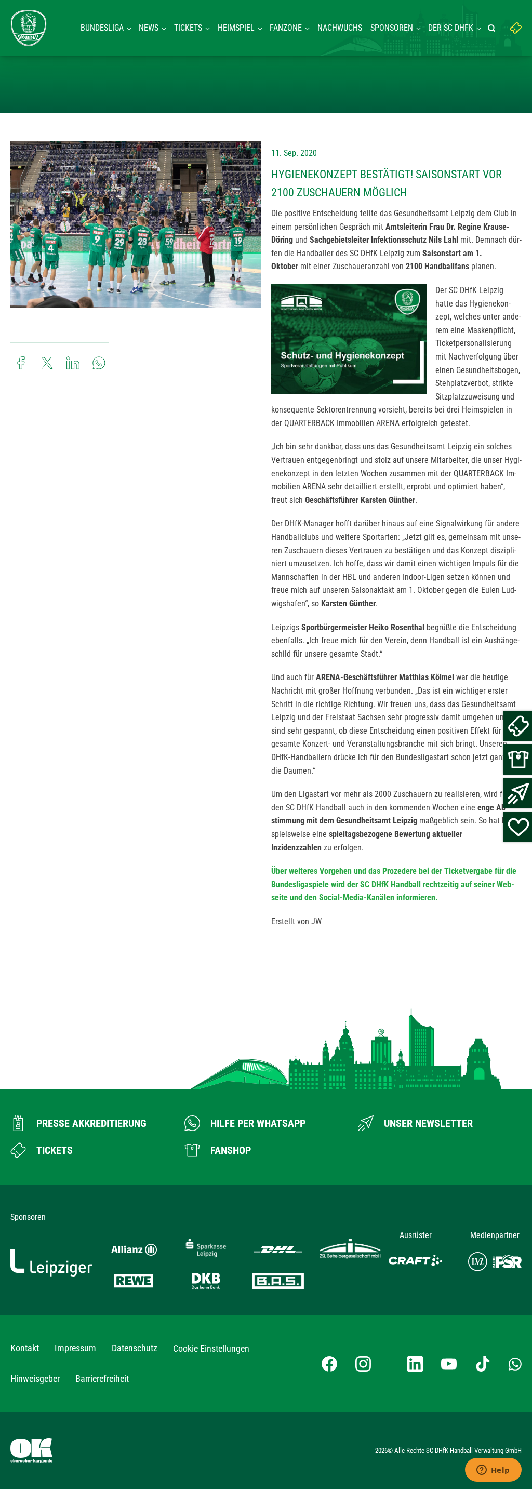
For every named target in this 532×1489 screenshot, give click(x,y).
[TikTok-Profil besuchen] (482, 1364)
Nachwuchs (339, 28)
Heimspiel (236, 28)
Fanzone (286, 28)
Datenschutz (134, 1347)
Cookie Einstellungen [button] (211, 1348)
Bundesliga (102, 28)
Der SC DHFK (450, 28)
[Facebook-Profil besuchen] (329, 1364)
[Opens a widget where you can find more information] (493, 1471)
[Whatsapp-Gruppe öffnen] (515, 1363)
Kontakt (24, 1347)
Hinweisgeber (35, 1378)
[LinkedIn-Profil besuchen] (415, 1364)
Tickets (188, 28)
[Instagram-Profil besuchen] (363, 1364)
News (148, 28)
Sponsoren (391, 28)
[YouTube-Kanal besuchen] (449, 1364)
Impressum (75, 1347)
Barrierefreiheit (102, 1378)
